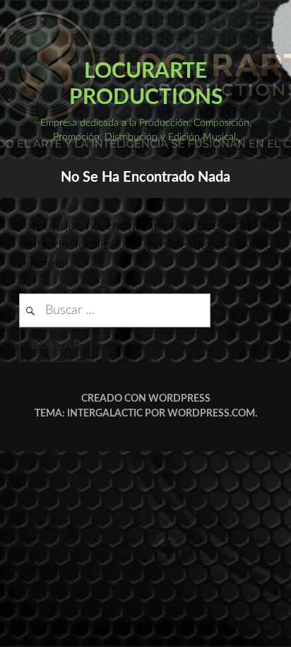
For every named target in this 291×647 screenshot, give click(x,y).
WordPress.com (211, 414)
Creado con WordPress (145, 399)
